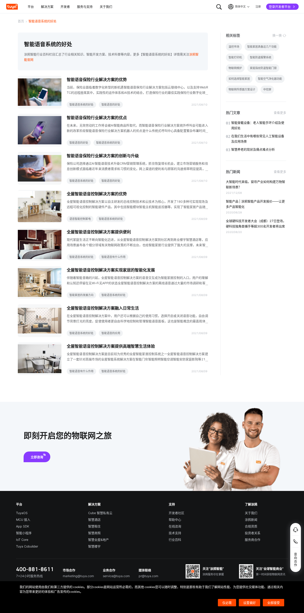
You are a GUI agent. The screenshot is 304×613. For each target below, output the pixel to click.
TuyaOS (22, 513)
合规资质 (251, 526)
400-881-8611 (35, 569)
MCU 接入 (23, 519)
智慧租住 (94, 526)
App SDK (22, 526)
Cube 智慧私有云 (100, 513)
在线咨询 (175, 526)
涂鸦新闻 (251, 519)
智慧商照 (94, 533)
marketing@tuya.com (78, 576)
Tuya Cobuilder (27, 546)
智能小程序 (24, 533)
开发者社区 (176, 513)
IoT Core (22, 539)
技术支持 (175, 533)
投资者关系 (252, 533)
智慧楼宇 (94, 546)
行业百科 (175, 539)
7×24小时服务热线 (29, 576)
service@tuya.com (116, 576)
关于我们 (251, 513)
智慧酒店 (94, 519)
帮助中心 (175, 519)
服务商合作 (252, 539)
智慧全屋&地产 (98, 539)
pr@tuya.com (148, 576)
